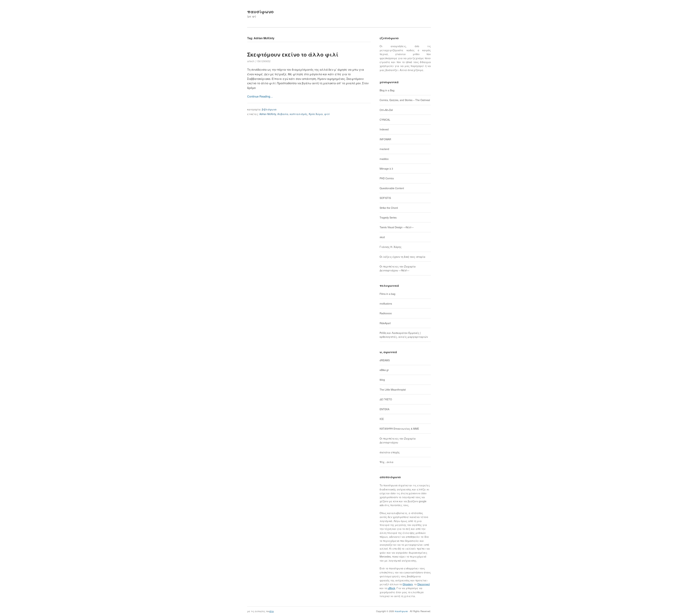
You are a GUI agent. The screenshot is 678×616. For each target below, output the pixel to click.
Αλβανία (282, 114)
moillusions (386, 303)
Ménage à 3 (386, 168)
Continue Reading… (260, 96)
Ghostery (408, 584)
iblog (382, 379)
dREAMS (385, 360)
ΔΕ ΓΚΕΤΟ (386, 399)
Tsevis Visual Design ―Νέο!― (397, 227)
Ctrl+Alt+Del (386, 110)
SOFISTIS (385, 198)
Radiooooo (386, 313)
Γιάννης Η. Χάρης (391, 247)
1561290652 (263, 61)
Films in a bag (387, 294)
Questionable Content (392, 188)
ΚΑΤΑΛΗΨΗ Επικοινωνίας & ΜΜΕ (399, 428)
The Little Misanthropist (393, 389)
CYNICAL (385, 119)
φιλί (327, 114)
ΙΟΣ (382, 419)
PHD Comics (387, 178)
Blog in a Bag (387, 90)
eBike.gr (384, 370)
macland (384, 149)
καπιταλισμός (298, 114)
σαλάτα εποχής (390, 452)
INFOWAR (385, 139)
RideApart (385, 323)
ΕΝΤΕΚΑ (384, 409)
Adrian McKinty (267, 114)
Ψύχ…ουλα (386, 462)
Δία (271, 611)
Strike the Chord (389, 208)
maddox (384, 159)
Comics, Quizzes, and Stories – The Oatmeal (405, 100)
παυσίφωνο (260, 11)
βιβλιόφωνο (269, 109)
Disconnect (423, 584)
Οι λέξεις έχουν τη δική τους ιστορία (402, 256)
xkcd (382, 237)
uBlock (391, 588)
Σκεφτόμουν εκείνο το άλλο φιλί (292, 54)
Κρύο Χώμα (316, 114)
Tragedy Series (388, 217)
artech (250, 61)
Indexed (384, 129)
